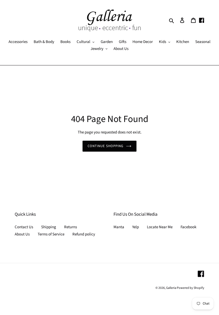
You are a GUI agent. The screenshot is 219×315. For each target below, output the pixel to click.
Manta (119, 227)
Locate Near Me (160, 227)
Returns (70, 227)
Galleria (171, 288)
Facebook (188, 227)
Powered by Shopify (190, 288)
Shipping (48, 227)
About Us (22, 234)
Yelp (135, 227)
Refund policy (83, 234)
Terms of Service (51, 234)
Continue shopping (106, 146)
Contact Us (24, 227)
